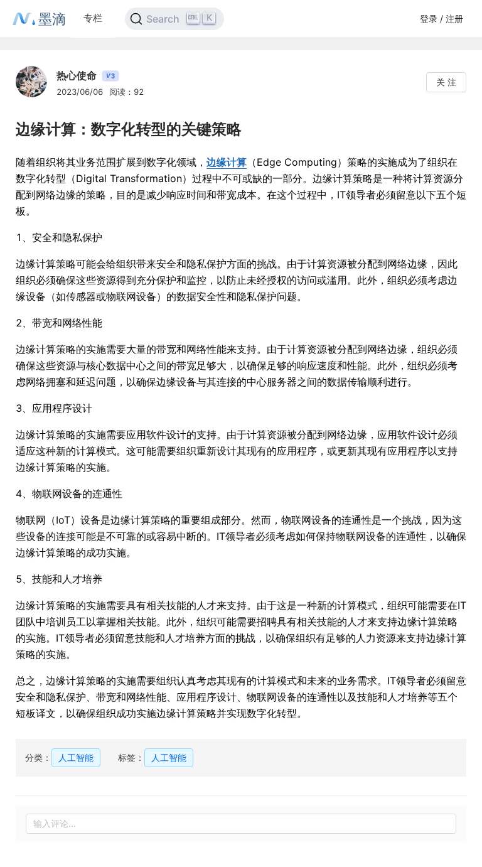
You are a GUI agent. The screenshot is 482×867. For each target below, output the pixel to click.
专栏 (92, 18)
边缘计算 (226, 162)
